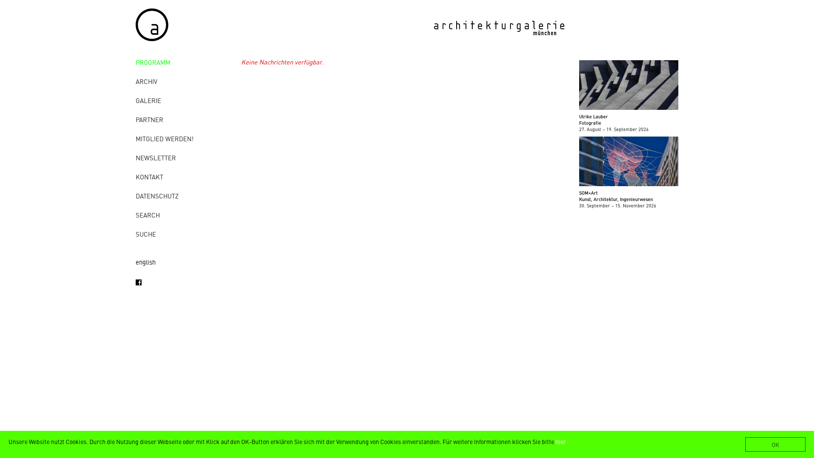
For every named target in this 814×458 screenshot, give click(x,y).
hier (560, 441)
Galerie (148, 100)
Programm (153, 62)
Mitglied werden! (165, 138)
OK (775, 444)
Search (148, 214)
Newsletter (156, 157)
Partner (149, 119)
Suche (146, 233)
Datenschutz (157, 195)
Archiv (146, 81)
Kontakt (149, 176)
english (146, 261)
